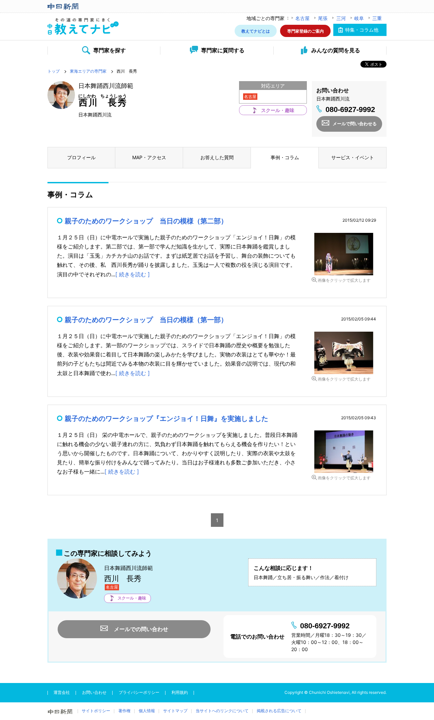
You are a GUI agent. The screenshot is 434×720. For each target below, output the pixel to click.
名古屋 (302, 18)
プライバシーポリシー (139, 692)
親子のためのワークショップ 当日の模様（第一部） (146, 320)
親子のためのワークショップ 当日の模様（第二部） (146, 221)
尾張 (323, 18)
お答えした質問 (217, 157)
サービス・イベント (352, 157)
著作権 (124, 710)
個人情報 (147, 710)
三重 (377, 18)
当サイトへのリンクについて (222, 710)
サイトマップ (175, 710)
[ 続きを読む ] (132, 274)
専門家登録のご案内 (305, 30)
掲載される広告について (279, 710)
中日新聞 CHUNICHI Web (83, 6)
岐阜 (359, 18)
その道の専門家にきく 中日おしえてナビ (83, 26)
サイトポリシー (96, 710)
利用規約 (180, 692)
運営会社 (62, 692)
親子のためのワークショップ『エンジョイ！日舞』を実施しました (166, 418)
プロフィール (81, 157)
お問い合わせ (94, 692)
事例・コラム (285, 157)
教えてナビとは (255, 30)
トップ (53, 71)
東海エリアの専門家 (88, 71)
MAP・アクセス (149, 157)
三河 (341, 18)
